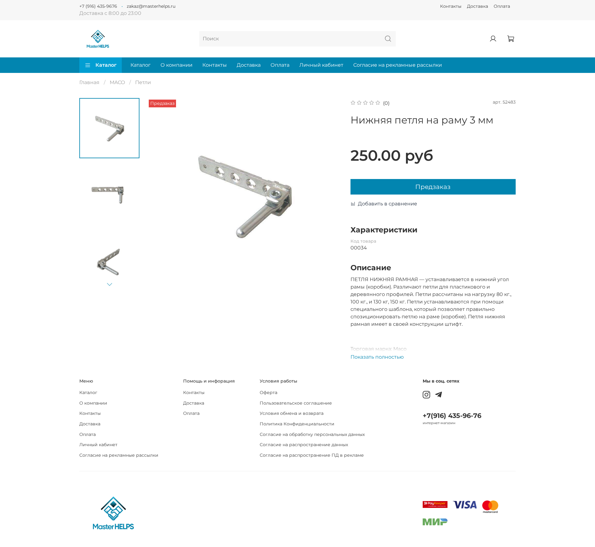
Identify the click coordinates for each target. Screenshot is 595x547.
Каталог (106, 65)
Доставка (477, 6)
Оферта (268, 392)
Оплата (502, 6)
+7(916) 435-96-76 (452, 415)
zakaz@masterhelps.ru (151, 6)
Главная (89, 82)
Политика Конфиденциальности (297, 424)
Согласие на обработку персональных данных (312, 434)
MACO (117, 82)
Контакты (450, 6)
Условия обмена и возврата (292, 413)
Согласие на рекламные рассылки (397, 65)
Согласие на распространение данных (304, 444)
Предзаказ (433, 187)
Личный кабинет (321, 65)
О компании (176, 65)
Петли (143, 82)
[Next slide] (109, 284)
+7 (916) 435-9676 (98, 6)
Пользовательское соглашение (296, 403)
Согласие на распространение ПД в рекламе (312, 455)
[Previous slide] (159, 195)
